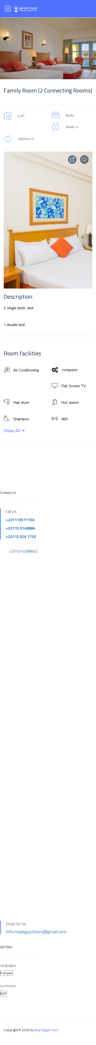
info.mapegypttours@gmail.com (36, 932)
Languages (8, 965)
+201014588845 (23, 551)
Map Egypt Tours (47, 1030)
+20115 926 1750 (21, 536)
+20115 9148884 (20, 528)
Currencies (8, 985)
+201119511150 (20, 519)
